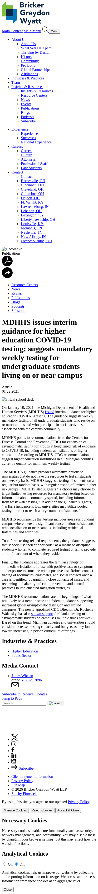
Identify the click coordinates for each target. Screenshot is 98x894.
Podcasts (27, 117)
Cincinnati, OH (32, 185)
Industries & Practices (27, 78)
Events (26, 104)
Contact (17, 172)
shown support (42, 614)
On (10, 864)
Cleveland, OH (32, 189)
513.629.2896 (31, 680)
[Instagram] (14, 745)
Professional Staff (34, 164)
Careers (17, 146)
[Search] (45, 31)
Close (8, 889)
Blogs (25, 112)
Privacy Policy (22, 781)
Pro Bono (28, 65)
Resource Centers (34, 95)
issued (49, 412)
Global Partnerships (35, 70)
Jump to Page (12, 698)
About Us (18, 39)
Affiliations (29, 74)
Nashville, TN (31, 232)
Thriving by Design (35, 52)
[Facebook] (12, 751)
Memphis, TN (31, 228)
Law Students (31, 168)
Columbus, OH (32, 194)
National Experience (36, 142)
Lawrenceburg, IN (35, 207)
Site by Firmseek (24, 794)
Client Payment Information (32, 776)
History (26, 57)
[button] (7, 277)
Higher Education (24, 651)
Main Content (12, 31)
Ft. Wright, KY (32, 202)
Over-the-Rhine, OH (36, 241)
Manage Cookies (15, 810)
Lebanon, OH (31, 211)
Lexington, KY (32, 215)
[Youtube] (13, 762)
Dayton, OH (30, 198)
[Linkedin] (13, 756)
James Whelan (22, 676)
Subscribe (28, 121)
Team (15, 82)
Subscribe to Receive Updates (24, 694)
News (25, 100)
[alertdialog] (49, 854)
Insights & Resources (27, 87)
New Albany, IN (33, 237)
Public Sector (21, 655)
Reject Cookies (42, 810)
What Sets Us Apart (36, 48)
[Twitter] (14, 739)
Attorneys (28, 159)
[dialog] (49, 806)
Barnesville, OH (33, 181)
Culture (26, 155)
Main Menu (32, 31)
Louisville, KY (32, 224)
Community (30, 61)
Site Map (18, 785)
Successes (28, 138)
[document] (49, 854)
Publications (30, 108)
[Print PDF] (7, 265)
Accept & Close (68, 810)
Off (22, 864)
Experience (19, 129)
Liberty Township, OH (38, 219)
